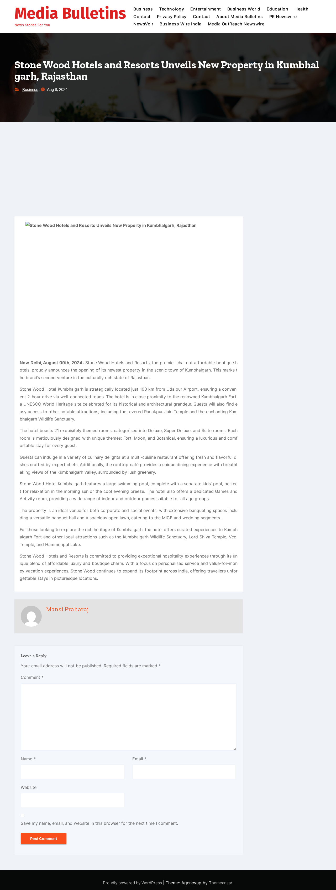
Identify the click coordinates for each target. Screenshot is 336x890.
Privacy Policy (172, 16)
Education (277, 9)
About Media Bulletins (239, 16)
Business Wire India (181, 23)
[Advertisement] (168, 161)
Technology (171, 9)
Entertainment (205, 9)
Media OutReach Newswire (236, 23)
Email (139, 758)
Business (143, 9)
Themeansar (220, 882)
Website (28, 787)
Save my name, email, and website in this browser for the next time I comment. (99, 823)
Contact (142, 16)
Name (28, 758)
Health (301, 9)
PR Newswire (283, 16)
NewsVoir (143, 23)
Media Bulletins (70, 13)
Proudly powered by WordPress (133, 882)
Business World (243, 9)
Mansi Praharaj (67, 609)
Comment (32, 677)
